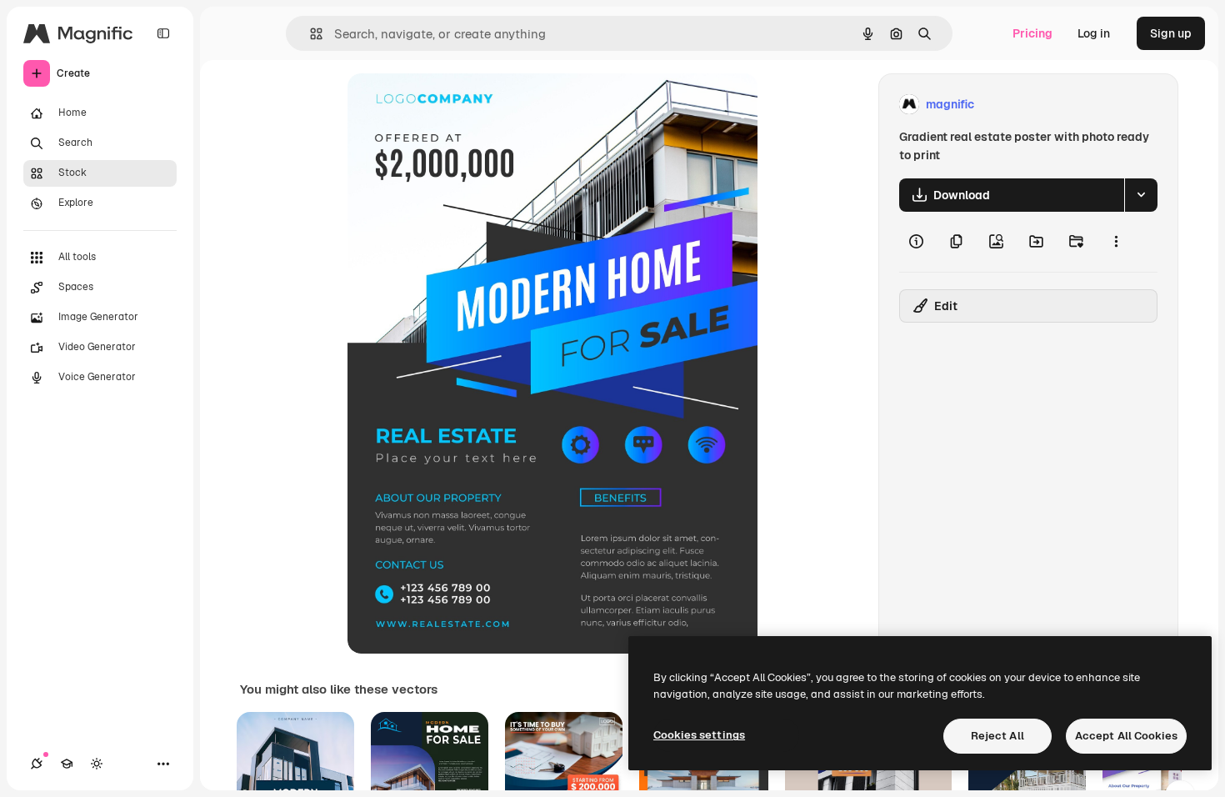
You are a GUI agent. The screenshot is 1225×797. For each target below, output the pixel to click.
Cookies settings (699, 735)
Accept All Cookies (1126, 736)
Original (454, 105)
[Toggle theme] (96, 763)
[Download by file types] (1141, 195)
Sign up (1171, 33)
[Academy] (66, 763)
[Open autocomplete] (309, 34)
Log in (1094, 33)
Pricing (1032, 33)
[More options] (1115, 241)
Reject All (997, 736)
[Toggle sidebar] (163, 33)
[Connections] (36, 763)
